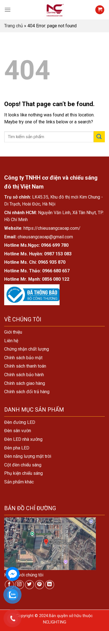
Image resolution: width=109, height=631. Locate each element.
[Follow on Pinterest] (39, 584)
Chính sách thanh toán (25, 366)
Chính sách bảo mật (23, 357)
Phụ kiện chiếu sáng (23, 473)
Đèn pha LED (16, 448)
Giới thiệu (13, 332)
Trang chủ (13, 25)
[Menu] (7, 9)
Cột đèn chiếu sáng (22, 465)
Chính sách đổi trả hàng (26, 391)
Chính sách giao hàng (24, 383)
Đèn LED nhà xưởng (23, 439)
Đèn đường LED (19, 422)
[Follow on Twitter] (29, 584)
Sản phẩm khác (19, 482)
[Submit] (99, 136)
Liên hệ (11, 340)
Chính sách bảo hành (24, 374)
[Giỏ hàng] (99, 9)
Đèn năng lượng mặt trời (27, 456)
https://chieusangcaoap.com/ (51, 228)
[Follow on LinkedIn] (49, 584)
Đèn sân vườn (17, 430)
